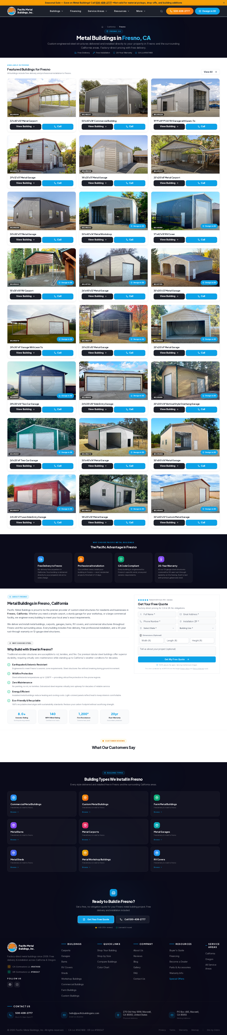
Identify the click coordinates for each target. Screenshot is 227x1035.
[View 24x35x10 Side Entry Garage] (113, 380)
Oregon (209, 959)
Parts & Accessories (180, 967)
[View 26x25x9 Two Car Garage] (41, 437)
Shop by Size (104, 956)
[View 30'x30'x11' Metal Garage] (41, 211)
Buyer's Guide (176, 950)
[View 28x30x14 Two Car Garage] (41, 380)
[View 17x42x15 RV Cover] (185, 211)
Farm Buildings (68, 990)
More (139, 11)
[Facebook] (10, 984)
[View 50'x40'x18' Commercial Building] (113, 98)
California (111, 27)
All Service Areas (210, 966)
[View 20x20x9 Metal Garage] (185, 324)
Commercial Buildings (72, 984)
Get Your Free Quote (98, 919)
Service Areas (96, 11)
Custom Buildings (70, 995)
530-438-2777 (104, 2)
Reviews (137, 956)
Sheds (64, 973)
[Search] (161, 11)
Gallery (137, 967)
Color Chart (103, 967)
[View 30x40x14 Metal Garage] (113, 437)
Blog (135, 961)
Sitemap (195, 1030)
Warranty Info (176, 973)
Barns (64, 961)
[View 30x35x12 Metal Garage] (185, 267)
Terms (172, 1030)
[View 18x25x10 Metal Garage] (113, 494)
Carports (65, 950)
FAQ (135, 973)
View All (208, 72)
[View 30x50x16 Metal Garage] (185, 437)
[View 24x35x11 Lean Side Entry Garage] (41, 494)
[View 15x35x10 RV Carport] (41, 267)
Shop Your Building (106, 950)
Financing (75, 11)
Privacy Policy (185, 668)
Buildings (55, 11)
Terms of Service (198, 668)
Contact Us (139, 978)
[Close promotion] (224, 3)
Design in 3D (138, 226)
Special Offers (176, 978)
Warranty (183, 1030)
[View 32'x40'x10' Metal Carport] (41, 98)
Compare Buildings (107, 961)
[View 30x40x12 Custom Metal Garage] (185, 494)
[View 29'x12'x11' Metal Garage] (41, 154)
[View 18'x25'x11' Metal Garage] (113, 154)
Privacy (162, 1030)
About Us (138, 950)
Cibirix (217, 1030)
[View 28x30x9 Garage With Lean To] (41, 324)
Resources (120, 11)
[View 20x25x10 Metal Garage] (113, 324)
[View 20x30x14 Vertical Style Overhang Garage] (185, 380)
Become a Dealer (178, 961)
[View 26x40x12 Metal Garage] (113, 267)
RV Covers (67, 967)
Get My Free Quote (175, 659)
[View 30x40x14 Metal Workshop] (113, 211)
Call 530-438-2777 (134, 919)
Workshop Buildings (71, 978)
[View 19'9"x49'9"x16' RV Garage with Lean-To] (185, 98)
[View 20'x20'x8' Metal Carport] (185, 154)
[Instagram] (17, 984)
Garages (65, 956)
